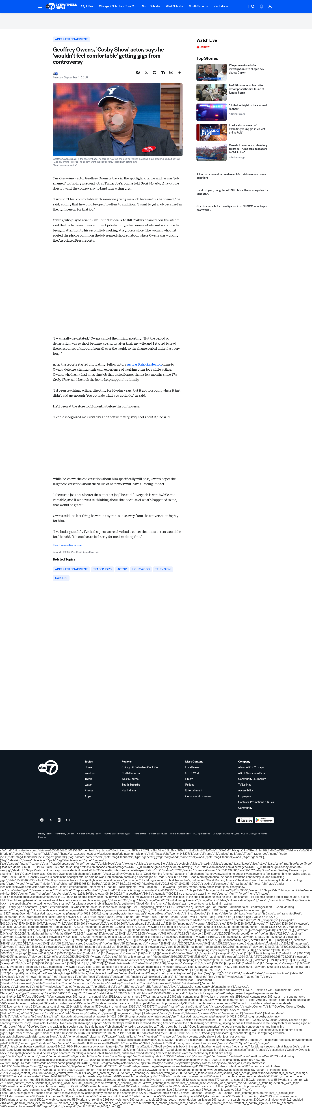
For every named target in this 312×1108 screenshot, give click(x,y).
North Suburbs (151, 6)
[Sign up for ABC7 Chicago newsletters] (68, 820)
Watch (88, 784)
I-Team (189, 779)
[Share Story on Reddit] (154, 72)
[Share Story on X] (146, 72)
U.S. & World (192, 773)
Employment (245, 796)
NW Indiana (220, 6)
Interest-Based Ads (158, 834)
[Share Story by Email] (171, 72)
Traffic (88, 779)
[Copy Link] (179, 72)
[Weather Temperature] (242, 6)
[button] (40, 6)
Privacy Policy (44, 834)
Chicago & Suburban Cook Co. (117, 6)
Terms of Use (139, 834)
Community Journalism (252, 779)
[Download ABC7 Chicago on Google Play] (264, 820)
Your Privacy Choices (64, 834)
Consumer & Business (198, 796)
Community (245, 807)
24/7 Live (87, 6)
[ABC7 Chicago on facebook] (42, 820)
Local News (192, 767)
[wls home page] (48, 767)
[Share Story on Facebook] (138, 72)
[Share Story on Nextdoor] (163, 72)
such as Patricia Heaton (144, 364)
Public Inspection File (180, 834)
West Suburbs (174, 6)
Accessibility (245, 790)
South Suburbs (198, 6)
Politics (189, 784)
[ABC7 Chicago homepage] (61, 6)
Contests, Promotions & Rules (256, 802)
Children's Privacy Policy (89, 834)
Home (88, 767)
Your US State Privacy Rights (117, 834)
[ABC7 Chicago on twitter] (50, 820)
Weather (90, 773)
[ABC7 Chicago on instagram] (59, 820)
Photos (89, 790)
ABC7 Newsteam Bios (251, 773)
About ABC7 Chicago (251, 767)
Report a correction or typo (67, 545)
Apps (88, 796)
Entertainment (193, 790)
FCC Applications (201, 834)
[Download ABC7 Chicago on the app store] (245, 820)
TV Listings (244, 784)
